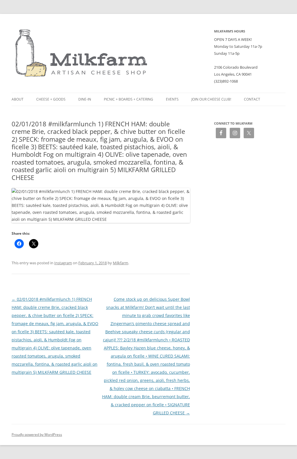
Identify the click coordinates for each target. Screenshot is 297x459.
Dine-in (84, 99)
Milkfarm (120, 262)
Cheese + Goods (51, 99)
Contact (252, 99)
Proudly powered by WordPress (37, 434)
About (17, 99)
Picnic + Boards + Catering (128, 99)
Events (172, 99)
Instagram (63, 262)
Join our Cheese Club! (211, 99)
